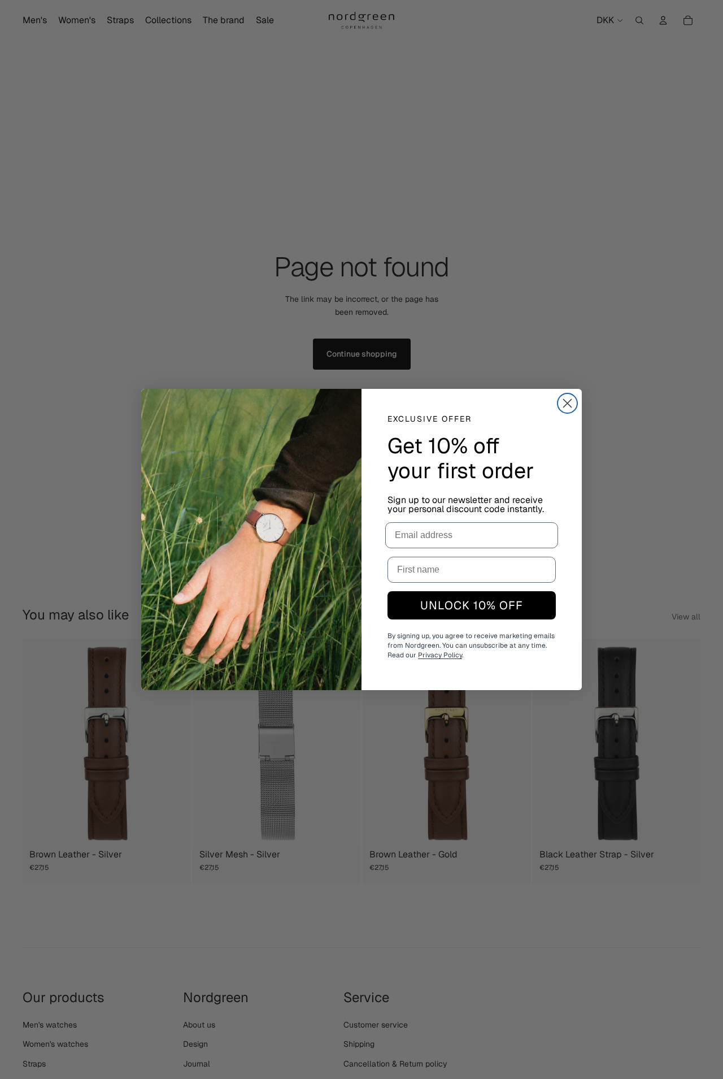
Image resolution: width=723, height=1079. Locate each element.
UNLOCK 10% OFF (471, 605)
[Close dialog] (567, 403)
